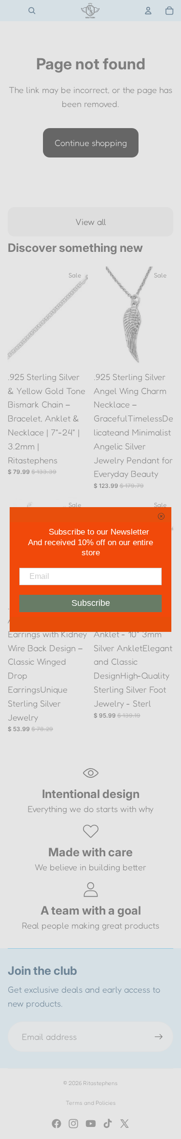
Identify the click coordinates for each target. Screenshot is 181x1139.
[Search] (31, 10)
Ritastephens (100, 1083)
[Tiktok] (107, 1123)
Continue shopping (91, 142)
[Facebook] (56, 1123)
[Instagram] (73, 1123)
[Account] (148, 10)
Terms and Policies (91, 1102)
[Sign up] (159, 1037)
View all (90, 221)
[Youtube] (91, 1123)
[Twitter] (124, 1123)
